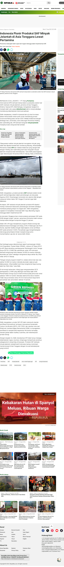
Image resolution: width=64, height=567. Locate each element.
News (1, 534)
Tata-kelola (15, 12)
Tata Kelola (11, 29)
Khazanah (2, 532)
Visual (13, 538)
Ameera (2, 530)
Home (1, 29)
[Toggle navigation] (1, 3)
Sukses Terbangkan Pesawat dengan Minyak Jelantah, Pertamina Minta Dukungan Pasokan (20, 135)
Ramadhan (14, 541)
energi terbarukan (43, 361)
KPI (12, 147)
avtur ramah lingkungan (27, 361)
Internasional (3, 536)
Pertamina (30, 101)
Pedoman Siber (26, 548)
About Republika (4, 548)
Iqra (12, 532)
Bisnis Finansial (55, 8)
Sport (24, 534)
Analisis (13, 534)
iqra (35, 8)
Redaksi (13, 548)
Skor (24, 530)
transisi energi (17, 365)
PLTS (11, 365)
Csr (9, 12)
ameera (3, 8)
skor (21, 8)
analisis (46, 8)
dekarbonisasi (21, 109)
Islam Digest (26, 532)
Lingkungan (4, 12)
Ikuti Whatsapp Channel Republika (22, 353)
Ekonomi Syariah (13, 8)
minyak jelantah (33, 123)
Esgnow (6, 29)
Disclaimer (2, 550)
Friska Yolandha (16, 46)
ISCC (24, 365)
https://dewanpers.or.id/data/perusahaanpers (12, 558)
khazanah (28, 8)
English (24, 538)
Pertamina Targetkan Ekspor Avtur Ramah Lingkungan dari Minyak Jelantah (6, 135)
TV (0, 541)
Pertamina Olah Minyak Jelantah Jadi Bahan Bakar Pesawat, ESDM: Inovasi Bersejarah (34, 135)
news (40, 8)
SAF (25, 193)
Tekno (13, 536)
